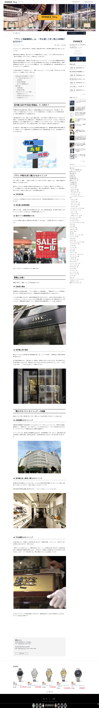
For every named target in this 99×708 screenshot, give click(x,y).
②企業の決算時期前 (20, 82)
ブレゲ (72, 250)
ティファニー (73, 270)
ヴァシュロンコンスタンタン (77, 222)
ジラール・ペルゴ (74, 273)
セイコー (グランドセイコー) (77, 241)
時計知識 (73, 176)
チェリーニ (73, 211)
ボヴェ (72, 277)
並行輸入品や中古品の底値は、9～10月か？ (24, 76)
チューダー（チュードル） (76, 234)
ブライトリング (74, 236)
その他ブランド (74, 281)
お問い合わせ (21, 653)
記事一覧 (17, 33)
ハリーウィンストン (75, 263)
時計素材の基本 (74, 178)
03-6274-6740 (21, 643)
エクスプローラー (75, 192)
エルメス (72, 268)
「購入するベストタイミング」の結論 (23, 91)
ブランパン (73, 252)
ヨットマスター (74, 194)
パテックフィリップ (75, 217)
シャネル (72, 245)
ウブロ (72, 224)
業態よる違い (17, 85)
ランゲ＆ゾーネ (74, 220)
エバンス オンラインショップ (22, 646)
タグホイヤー (73, 229)
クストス (72, 275)
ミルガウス (73, 201)
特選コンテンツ (74, 180)
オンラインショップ (89, 2)
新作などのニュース (75, 171)
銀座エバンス (18, 640)
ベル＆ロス (73, 257)
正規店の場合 (19, 87)
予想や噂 (72, 175)
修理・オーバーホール (75, 282)
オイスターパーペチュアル (77, 208)
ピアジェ (72, 249)
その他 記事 (63, 45)
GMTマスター (74, 191)
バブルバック (74, 213)
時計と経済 (57, 45)
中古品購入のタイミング (21, 97)
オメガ (72, 226)
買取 (72, 168)
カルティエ (73, 227)
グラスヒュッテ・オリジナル (77, 279)
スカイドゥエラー (75, 203)
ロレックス (73, 185)
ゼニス (72, 238)
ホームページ (75, 2)
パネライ (73, 231)
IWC (72, 233)
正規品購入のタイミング (21, 93)
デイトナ (73, 187)
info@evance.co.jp (22, 648)
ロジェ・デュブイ (74, 265)
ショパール (73, 247)
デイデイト (73, 206)
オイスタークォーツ (75, 210)
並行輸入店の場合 (20, 89)
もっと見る (83, 94)
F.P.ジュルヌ (73, 261)
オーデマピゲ (73, 218)
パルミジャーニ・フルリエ (76, 254)
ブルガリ (72, 240)
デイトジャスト (75, 204)
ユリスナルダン (74, 266)
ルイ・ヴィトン (74, 272)
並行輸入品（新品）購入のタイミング (24, 95)
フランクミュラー (74, 256)
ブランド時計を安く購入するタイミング (23, 78)
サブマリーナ (74, 189)
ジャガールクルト (74, 243)
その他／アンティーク (76, 215)
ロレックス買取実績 (76, 169)
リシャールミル (74, 259)
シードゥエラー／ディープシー (77, 197)
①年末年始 (18, 80)
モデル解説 (73, 182)
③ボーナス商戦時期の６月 (21, 83)
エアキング (73, 199)
